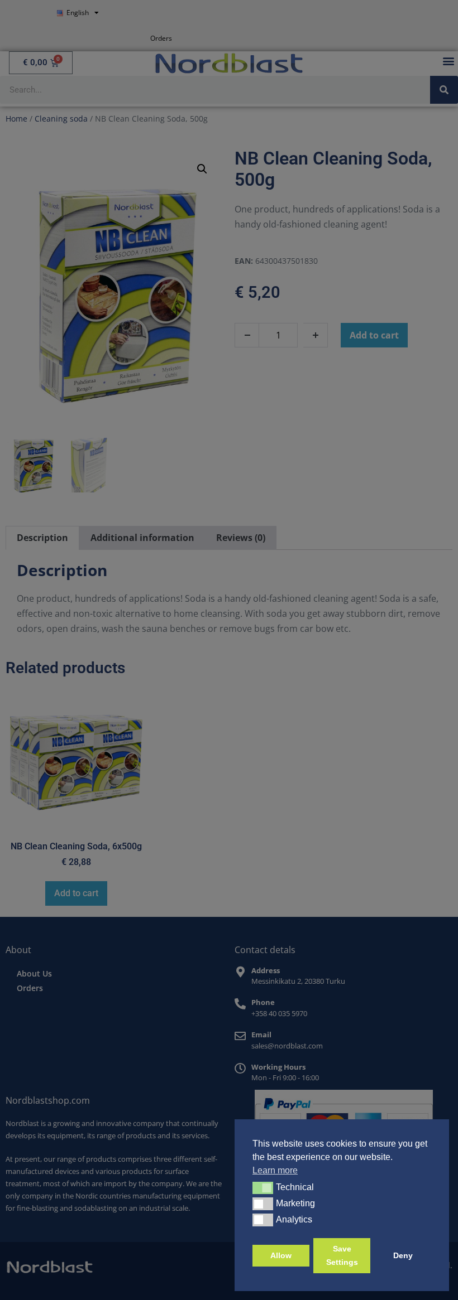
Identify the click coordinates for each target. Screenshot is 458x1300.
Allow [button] (281, 1255)
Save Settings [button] (342, 1255)
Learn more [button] (275, 1170)
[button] (262, 1188)
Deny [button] (403, 1255)
